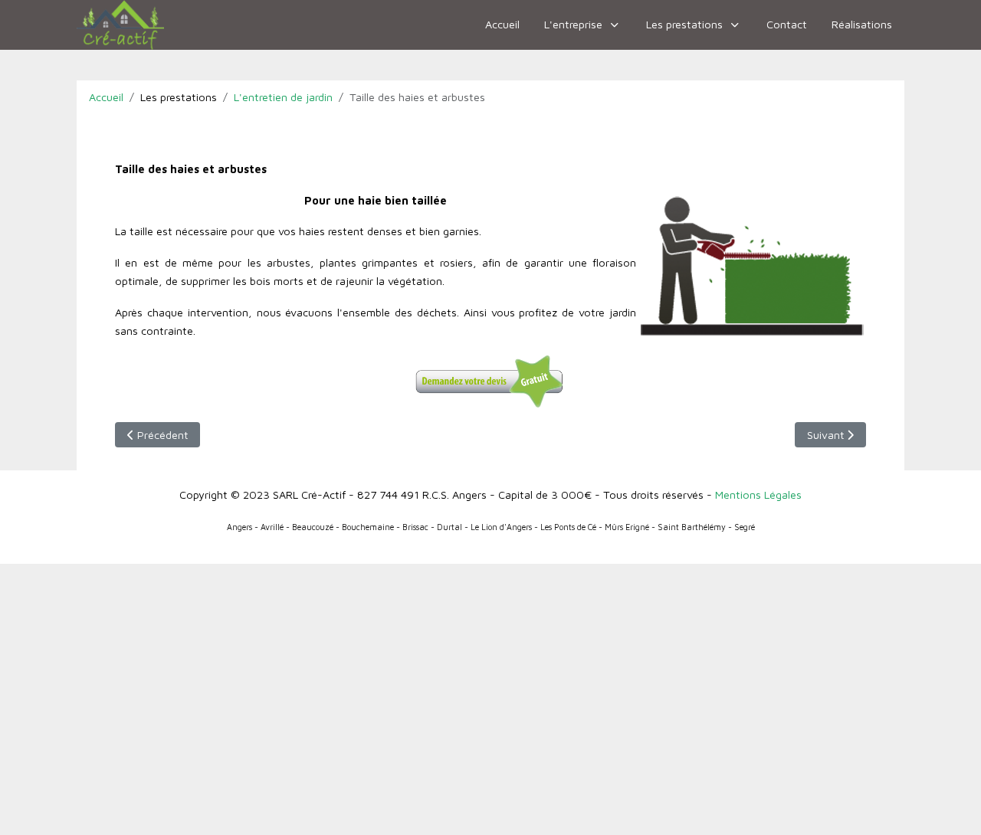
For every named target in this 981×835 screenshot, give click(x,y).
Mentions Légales (758, 494)
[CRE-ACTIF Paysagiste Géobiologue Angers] (120, 25)
